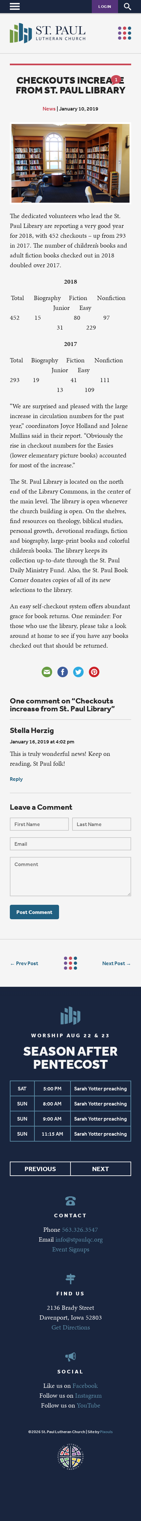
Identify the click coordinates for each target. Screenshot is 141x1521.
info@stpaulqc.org (79, 1239)
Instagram (88, 1395)
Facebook (85, 1385)
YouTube (88, 1405)
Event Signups (70, 1249)
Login (104, 6)
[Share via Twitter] (78, 672)
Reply (16, 779)
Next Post (113, 963)
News (49, 108)
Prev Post (27, 963)
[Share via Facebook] (62, 672)
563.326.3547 (80, 1229)
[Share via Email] (47, 672)
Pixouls (106, 1431)
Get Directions (70, 1327)
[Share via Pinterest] (94, 672)
